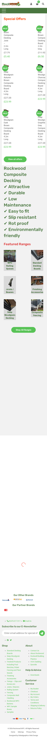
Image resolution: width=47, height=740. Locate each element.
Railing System (12, 690)
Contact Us (34, 651)
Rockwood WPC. (19, 728)
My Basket (34, 689)
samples (15, 422)
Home (13, 732)
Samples (10, 712)
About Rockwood (37, 653)
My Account (35, 694)
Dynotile (33, 665)
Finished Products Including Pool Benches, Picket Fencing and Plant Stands (14, 667)
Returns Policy (36, 708)
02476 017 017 (14, 621)
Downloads (34, 675)
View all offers (15, 159)
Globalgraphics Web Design (28, 735)
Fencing (10, 693)
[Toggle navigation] (4, 10)
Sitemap (21, 732)
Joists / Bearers (13, 687)
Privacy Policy (31, 732)
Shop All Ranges (23, 330)
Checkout (34, 692)
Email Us (28, 621)
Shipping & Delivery (37, 706)
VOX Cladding (35, 662)
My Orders (34, 697)
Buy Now (12, 536)
